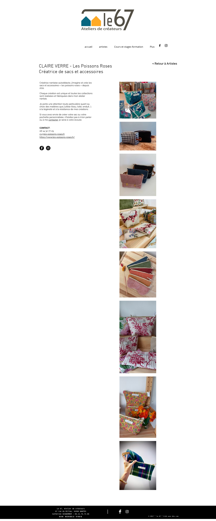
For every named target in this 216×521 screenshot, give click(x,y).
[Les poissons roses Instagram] (48, 148)
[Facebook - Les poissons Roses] (42, 148)
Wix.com (175, 516)
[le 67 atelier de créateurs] (160, 45)
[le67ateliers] (166, 45)
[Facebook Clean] (120, 512)
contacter (53, 120)
